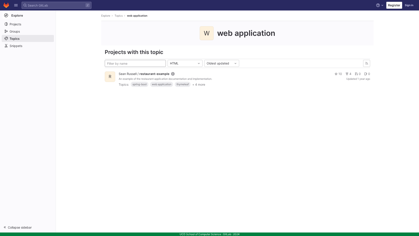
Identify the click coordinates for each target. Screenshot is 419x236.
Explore (105, 15)
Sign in (409, 5)
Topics (119, 15)
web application (137, 15)
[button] (15, 5)
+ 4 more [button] (198, 84)
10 (340, 74)
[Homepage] (6, 5)
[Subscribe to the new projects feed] (366, 63)
